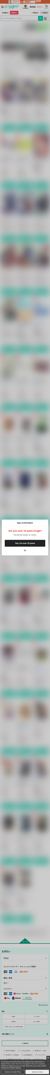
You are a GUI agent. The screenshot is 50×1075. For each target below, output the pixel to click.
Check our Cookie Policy (13, 1072)
